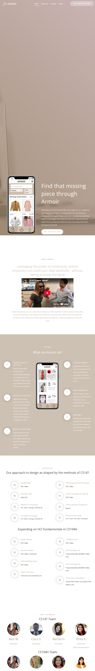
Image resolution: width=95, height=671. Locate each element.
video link (24, 497)
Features (44, 4)
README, (82, 554)
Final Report (84, 519)
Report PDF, (87, 582)
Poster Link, (78, 582)
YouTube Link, (26, 576)
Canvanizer (33, 554)
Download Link (36, 576)
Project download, (72, 554)
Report (68, 508)
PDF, (22, 486)
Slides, (26, 508)
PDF (67, 557)
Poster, (71, 519)
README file (38, 508)
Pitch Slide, (77, 519)
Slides (26, 486)
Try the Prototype (82, 3)
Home (36, 4)
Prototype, (31, 508)
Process (53, 4)
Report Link (70, 585)
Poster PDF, (70, 582)
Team (61, 4)
